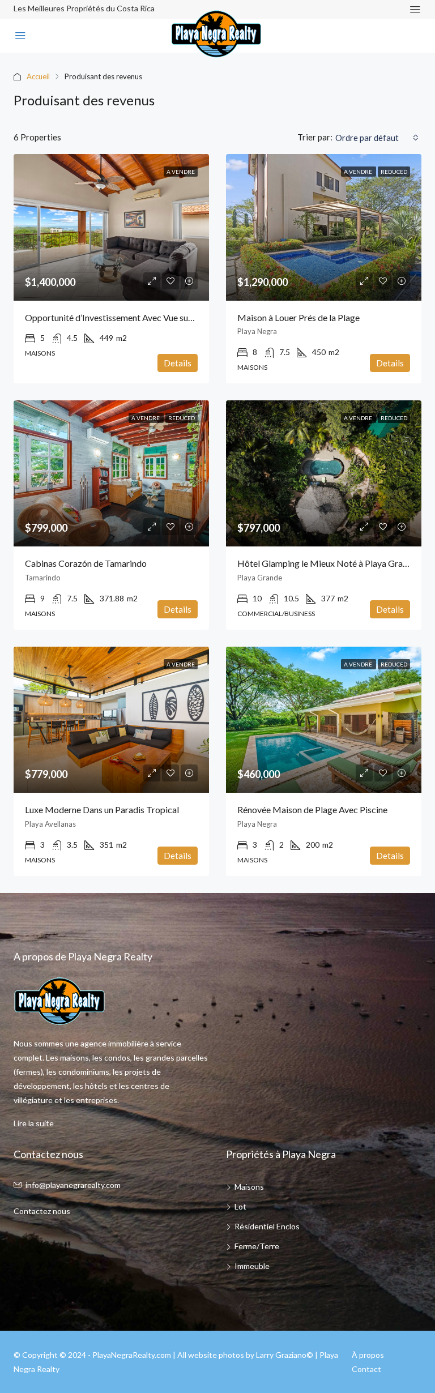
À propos (368, 1355)
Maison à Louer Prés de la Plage (298, 317)
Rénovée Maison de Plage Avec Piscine (312, 809)
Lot (240, 1206)
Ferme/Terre (256, 1246)
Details (177, 363)
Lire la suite (34, 1123)
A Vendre (181, 171)
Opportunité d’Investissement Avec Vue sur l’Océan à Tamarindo (148, 317)
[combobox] (377, 137)
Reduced (394, 171)
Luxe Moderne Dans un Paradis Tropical (102, 809)
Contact (366, 1369)
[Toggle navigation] (415, 9)
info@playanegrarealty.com (73, 1185)
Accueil (38, 76)
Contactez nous (42, 1211)
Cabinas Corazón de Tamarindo (86, 563)
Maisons (249, 1186)
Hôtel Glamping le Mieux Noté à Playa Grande (327, 563)
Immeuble (252, 1266)
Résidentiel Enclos (267, 1226)
